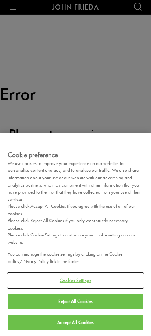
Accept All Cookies (75, 322)
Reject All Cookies (75, 301)
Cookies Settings (75, 280)
